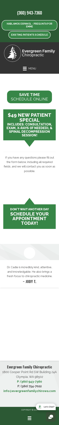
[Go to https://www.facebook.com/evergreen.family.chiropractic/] (23, 4)
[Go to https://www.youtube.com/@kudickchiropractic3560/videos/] (28, 4)
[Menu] (29, 418)
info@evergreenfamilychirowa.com (29, 391)
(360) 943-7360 (29, 13)
